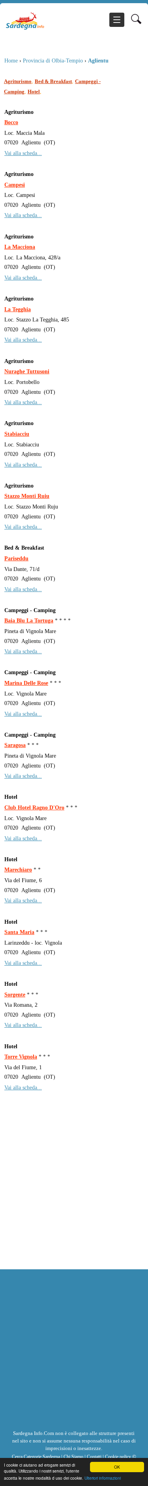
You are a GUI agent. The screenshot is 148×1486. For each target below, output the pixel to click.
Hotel (34, 92)
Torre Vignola (20, 1056)
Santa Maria (19, 932)
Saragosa (15, 745)
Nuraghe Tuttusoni (26, 371)
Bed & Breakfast (53, 81)
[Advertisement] (74, 1191)
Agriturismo (18, 81)
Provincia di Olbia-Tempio (53, 60)
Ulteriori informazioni (102, 1478)
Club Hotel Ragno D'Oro (34, 807)
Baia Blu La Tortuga (28, 620)
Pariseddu (16, 558)
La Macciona (19, 247)
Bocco (11, 122)
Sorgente (14, 994)
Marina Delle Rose (26, 683)
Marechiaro (18, 869)
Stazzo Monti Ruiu (26, 496)
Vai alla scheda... (23, 153)
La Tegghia (17, 309)
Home (11, 60)
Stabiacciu (16, 434)
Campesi (14, 184)
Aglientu (98, 60)
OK (117, 1467)
